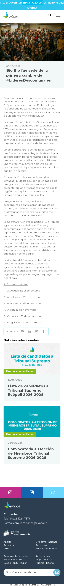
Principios (41, 545)
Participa (49, 2)
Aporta (32, 8)
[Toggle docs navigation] (58, 15)
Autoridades (43, 556)
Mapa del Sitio (44, 559)
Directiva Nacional (46, 541)
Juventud (15, 2)
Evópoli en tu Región (15, 562)
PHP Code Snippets (18, 585)
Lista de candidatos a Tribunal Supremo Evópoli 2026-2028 (28, 390)
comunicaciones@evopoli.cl (30, 523)
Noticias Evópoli (13, 559)
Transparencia (32, 2)
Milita (60, 2)
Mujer (4, 2)
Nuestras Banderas (46, 548)
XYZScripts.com (48, 585)
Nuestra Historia (45, 562)
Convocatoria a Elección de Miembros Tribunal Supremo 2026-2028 (31, 453)
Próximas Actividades (16, 556)
